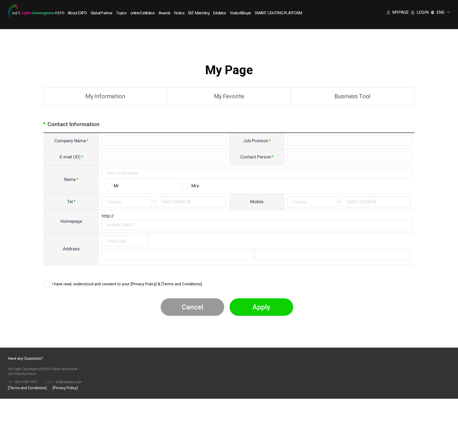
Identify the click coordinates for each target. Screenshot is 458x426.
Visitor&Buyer (240, 13)
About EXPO (77, 13)
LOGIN (422, 12)
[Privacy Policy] (65, 388)
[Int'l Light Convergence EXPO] (36, 10)
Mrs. (195, 185)
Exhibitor (219, 13)
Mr (116, 185)
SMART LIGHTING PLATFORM (278, 13)
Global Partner (102, 13)
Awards (164, 13)
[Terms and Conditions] (27, 388)
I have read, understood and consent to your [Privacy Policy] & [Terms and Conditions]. (127, 284)
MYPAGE (400, 12)
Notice (179, 13)
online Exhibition (142, 13)
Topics (121, 13)
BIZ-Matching (198, 13)
